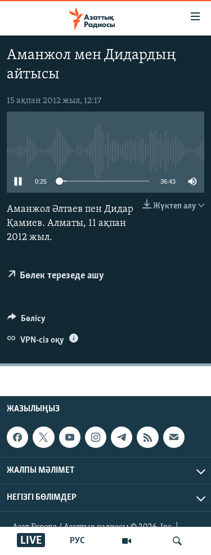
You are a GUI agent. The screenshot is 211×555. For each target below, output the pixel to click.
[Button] (26, 321)
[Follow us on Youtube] (69, 437)
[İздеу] (177, 541)
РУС (77, 540)
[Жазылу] (174, 437)
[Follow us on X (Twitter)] (43, 437)
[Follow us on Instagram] (95, 437)
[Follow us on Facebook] (17, 437)
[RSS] (147, 437)
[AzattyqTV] (126, 541)
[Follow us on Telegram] (121, 437)
